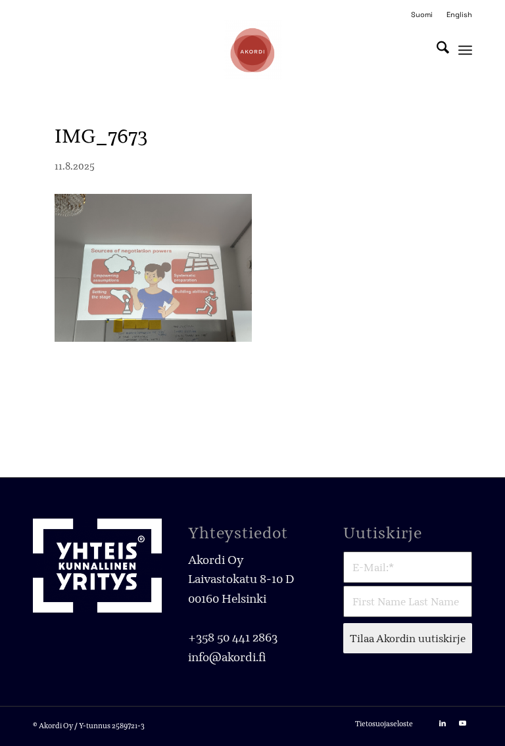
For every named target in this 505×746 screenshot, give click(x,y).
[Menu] (465, 50)
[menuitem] (422, 14)
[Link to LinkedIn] (442, 723)
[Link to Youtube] (462, 723)
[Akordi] (252, 50)
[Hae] (436, 50)
